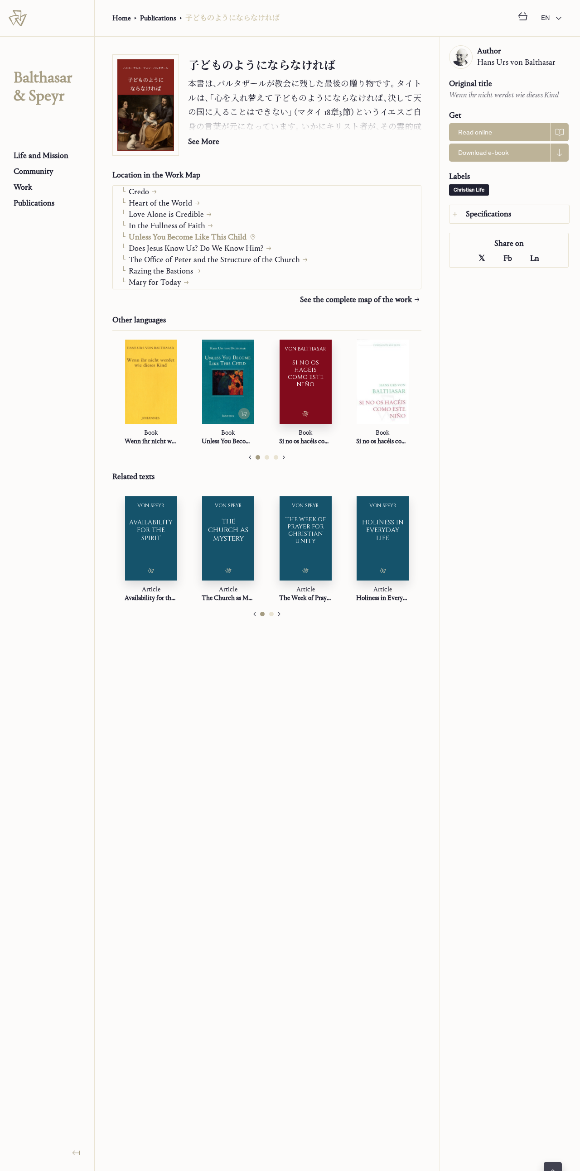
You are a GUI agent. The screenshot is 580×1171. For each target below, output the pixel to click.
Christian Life (469, 190)
